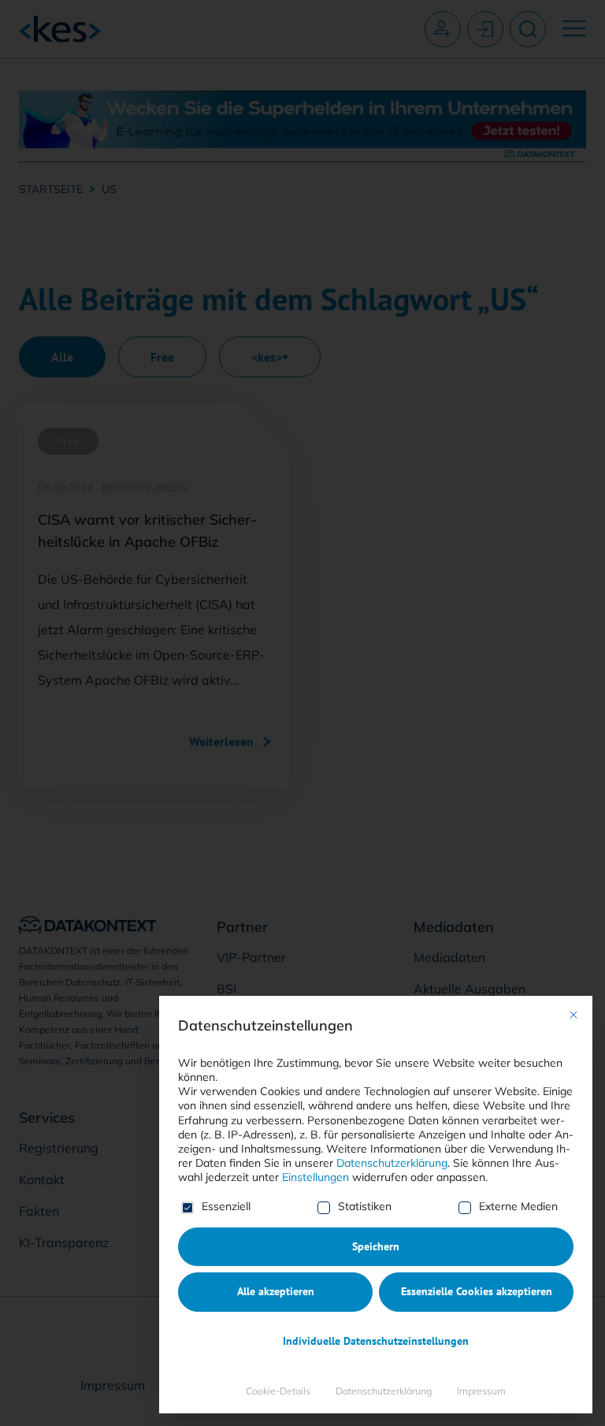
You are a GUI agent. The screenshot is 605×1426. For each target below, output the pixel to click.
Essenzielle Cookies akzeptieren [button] (476, 1291)
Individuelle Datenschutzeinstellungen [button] (376, 1341)
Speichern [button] (375, 1246)
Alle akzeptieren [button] (275, 1291)
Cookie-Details (278, 1391)
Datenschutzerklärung (391, 1163)
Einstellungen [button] (315, 1177)
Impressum (481, 1391)
